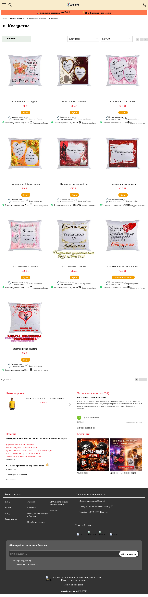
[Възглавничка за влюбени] (73, 155)
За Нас (8, 508)
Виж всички (11, 480)
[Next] (69, 404)
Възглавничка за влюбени (74, 184)
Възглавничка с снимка (74, 266)
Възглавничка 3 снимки (25, 266)
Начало (8, 502)
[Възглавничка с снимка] (73, 238)
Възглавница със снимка (123, 184)
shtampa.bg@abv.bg (96, 501)
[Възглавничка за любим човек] (122, 238)
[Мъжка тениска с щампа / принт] (12, 403)
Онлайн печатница (36, 522)
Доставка (54, 510)
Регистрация (11, 519)
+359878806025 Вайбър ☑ (101, 506)
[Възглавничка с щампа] (24, 320)
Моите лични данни (74, 585)
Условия (31, 502)
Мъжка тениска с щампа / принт (46, 398)
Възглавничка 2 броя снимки (25, 184)
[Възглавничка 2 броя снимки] (24, 155)
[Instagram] (85, 517)
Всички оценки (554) (87, 428)
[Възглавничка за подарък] (24, 73)
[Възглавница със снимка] (122, 155)
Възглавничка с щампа (25, 349)
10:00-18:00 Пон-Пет (98, 512)
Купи (25, 112)
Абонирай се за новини (17, 475)
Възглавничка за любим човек (123, 266)
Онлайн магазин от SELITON (74, 591)
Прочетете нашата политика (74, 580)
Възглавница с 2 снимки (123, 101)
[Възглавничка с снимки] (73, 73)
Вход (7, 513)
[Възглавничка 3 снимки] (24, 238)
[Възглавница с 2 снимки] (122, 73)
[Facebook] (79, 517)
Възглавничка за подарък (25, 101)
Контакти (31, 508)
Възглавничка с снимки (74, 101)
